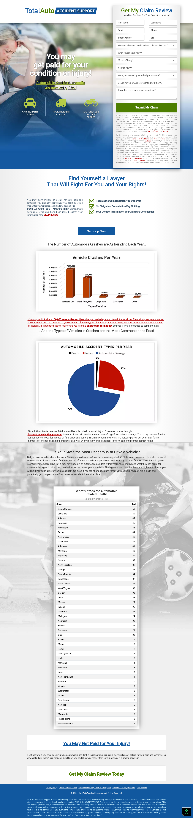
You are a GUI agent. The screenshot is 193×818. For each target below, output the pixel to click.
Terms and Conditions (140, 139)
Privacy (165, 131)
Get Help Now (96, 231)
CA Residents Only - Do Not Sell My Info (95, 788)
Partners (131, 788)
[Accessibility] (186, 811)
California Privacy (119, 788)
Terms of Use (152, 131)
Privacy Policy (159, 139)
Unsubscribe (142, 788)
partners (148, 141)
